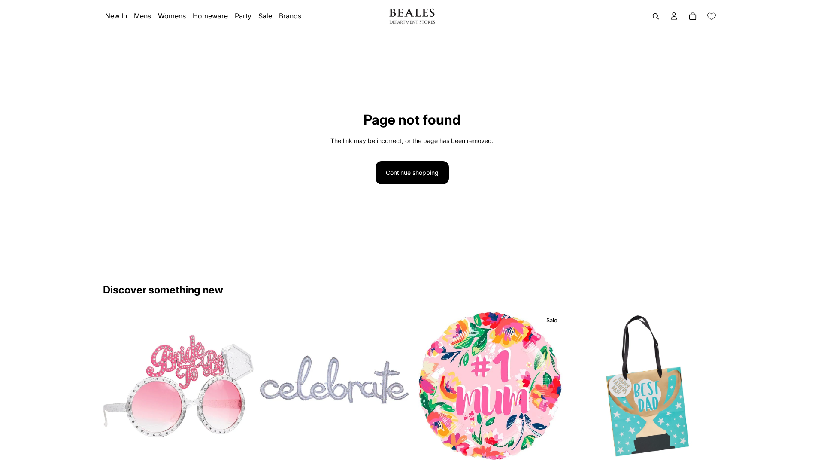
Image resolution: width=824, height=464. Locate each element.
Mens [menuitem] (142, 16)
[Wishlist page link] (711, 16)
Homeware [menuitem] (210, 16)
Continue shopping (412, 172)
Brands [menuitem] (290, 16)
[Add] (240, 448)
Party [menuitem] (243, 16)
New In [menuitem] (116, 16)
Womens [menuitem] (172, 16)
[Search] (655, 16)
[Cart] (692, 16)
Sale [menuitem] (265, 16)
